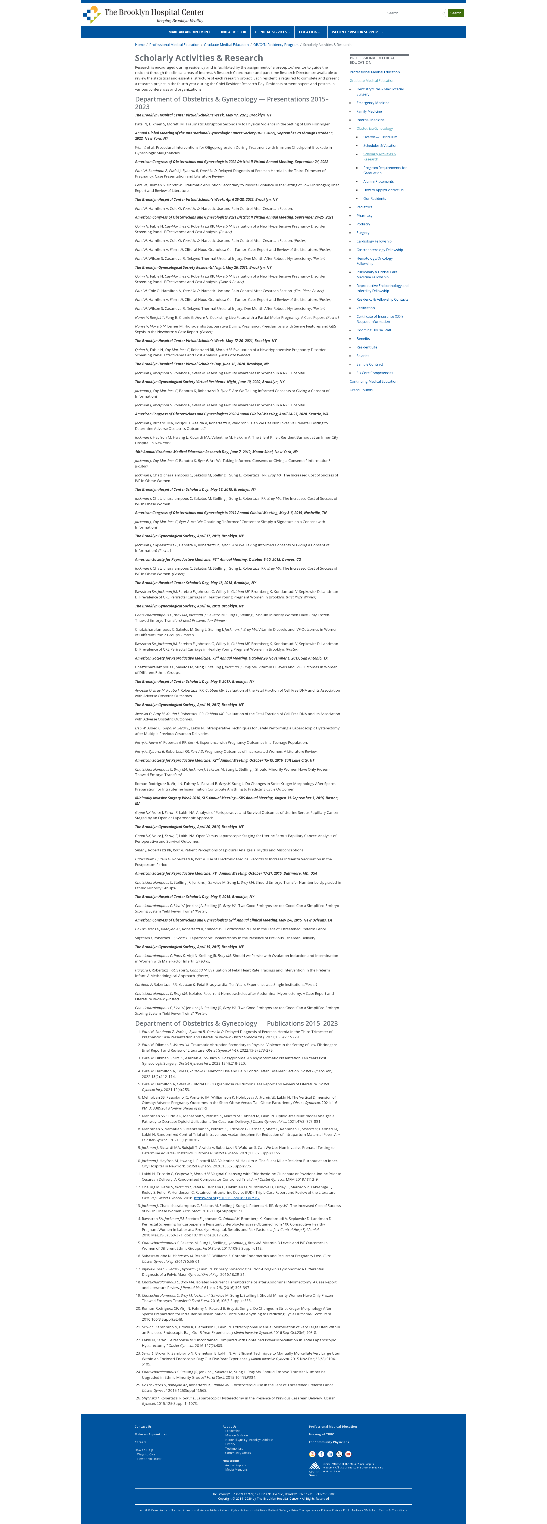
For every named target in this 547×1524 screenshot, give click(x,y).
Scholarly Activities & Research (379, 157)
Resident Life (367, 347)
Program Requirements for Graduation (385, 170)
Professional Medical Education (174, 44)
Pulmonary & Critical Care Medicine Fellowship (377, 274)
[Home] (147, 15)
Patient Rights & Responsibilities (242, 1510)
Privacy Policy (330, 1510)
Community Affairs (238, 1453)
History (230, 1444)
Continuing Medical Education (373, 381)
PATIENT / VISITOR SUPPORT (356, 32)
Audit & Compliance (154, 1510)
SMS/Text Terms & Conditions (385, 1510)
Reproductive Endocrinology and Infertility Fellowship (383, 288)
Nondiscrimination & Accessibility (194, 1510)
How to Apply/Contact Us (383, 190)
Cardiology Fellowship (374, 241)
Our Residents (374, 198)
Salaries (363, 355)
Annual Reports (235, 1465)
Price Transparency (304, 1510)
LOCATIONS (309, 32)
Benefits (363, 338)
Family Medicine (369, 111)
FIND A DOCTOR (232, 32)
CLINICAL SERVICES (271, 32)
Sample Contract (370, 364)
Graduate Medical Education (226, 44)
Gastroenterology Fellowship (380, 249)
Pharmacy (364, 215)
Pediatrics (364, 207)
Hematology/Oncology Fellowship (375, 261)
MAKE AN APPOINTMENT (189, 32)
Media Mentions (236, 1469)
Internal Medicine (371, 120)
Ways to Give (146, 1454)
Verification (366, 308)
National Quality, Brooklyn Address (249, 1440)
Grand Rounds (361, 390)
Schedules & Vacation (380, 145)
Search (455, 13)
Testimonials (234, 1448)
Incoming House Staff (374, 330)
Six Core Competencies (375, 372)
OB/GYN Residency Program (275, 44)
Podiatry (363, 224)
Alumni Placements (378, 181)
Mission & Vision (236, 1435)
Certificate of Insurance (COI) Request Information (380, 319)
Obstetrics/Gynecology (375, 128)
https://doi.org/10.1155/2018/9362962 (227, 1197)
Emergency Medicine (373, 102)
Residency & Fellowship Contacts (382, 299)
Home (140, 44)
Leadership (232, 1431)
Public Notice (352, 1510)
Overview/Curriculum (380, 137)
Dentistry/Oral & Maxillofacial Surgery (380, 92)
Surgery (363, 232)
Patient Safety (278, 1510)
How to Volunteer (149, 1459)
